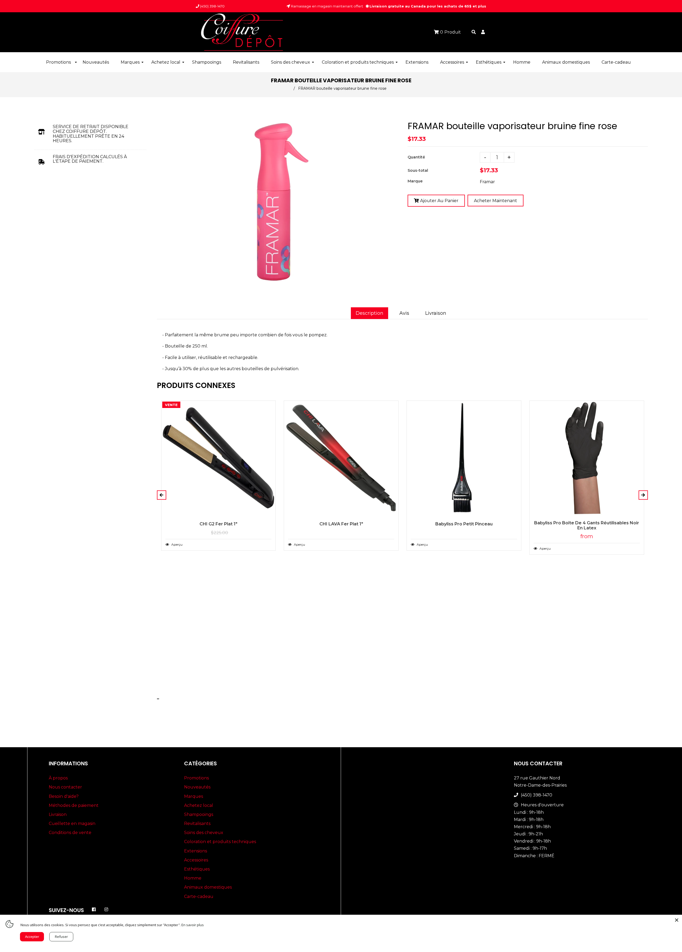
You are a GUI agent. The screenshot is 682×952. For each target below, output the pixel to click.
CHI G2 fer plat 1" (218, 523)
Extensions (195, 850)
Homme (192, 878)
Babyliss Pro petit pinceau (464, 523)
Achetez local (198, 805)
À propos (58, 778)
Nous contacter (65, 787)
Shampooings (198, 814)
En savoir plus (192, 924)
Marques (193, 796)
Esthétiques (197, 869)
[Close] (676, 920)
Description (369, 313)
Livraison (435, 313)
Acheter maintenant (495, 200)
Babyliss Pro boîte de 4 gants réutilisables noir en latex (586, 525)
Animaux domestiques (208, 887)
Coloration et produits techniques (220, 841)
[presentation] (157, 698)
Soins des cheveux (203, 832)
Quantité (416, 157)
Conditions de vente (70, 832)
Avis (404, 313)
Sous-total (418, 170)
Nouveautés (197, 787)
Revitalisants (197, 823)
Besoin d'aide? (64, 796)
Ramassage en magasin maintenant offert (326, 6)
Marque (415, 181)
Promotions (196, 778)
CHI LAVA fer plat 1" (341, 523)
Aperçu (176, 544)
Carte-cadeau (198, 896)
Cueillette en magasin (72, 823)
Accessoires (196, 860)
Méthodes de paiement (74, 805)
